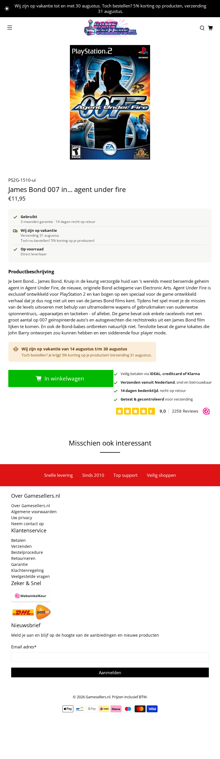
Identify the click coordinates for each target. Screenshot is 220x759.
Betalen (18, 540)
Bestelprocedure (27, 552)
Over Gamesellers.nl (30, 505)
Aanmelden (110, 672)
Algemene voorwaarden (34, 511)
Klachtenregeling (27, 570)
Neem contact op (27, 523)
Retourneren (23, 558)
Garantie (19, 564)
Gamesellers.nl (98, 697)
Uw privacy (21, 517)
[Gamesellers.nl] (110, 28)
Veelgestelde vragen (30, 576)
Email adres (23, 647)
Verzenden (21, 546)
